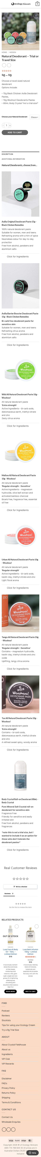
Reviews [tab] (8, 893)
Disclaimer (7, 1078)
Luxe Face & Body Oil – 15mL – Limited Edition (10, 951)
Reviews (6, 1015)
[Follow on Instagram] (8, 1129)
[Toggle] (4, 257)
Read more (10, 991)
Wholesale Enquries (11, 1122)
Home (4, 52)
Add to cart (15, 132)
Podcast (6, 1011)
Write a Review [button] (21, 887)
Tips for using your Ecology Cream (18, 1025)
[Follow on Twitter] (13, 1129)
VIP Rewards (8, 1064)
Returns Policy (8, 1093)
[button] (3, 4)
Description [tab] (7, 154)
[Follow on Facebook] (4, 1129)
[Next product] (4, 65)
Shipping (6, 1097)
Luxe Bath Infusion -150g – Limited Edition (30, 951)
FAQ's (4, 1083)
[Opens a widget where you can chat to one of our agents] (32, 1153)
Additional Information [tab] (13, 159)
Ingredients (7, 1054)
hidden (12, 52)
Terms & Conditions (11, 1102)
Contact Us (7, 1117)
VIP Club (6, 1059)
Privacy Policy (8, 1088)
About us (6, 1049)
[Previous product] (9, 65)
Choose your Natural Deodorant (14, 117)
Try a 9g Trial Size (10, 1030)
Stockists (6, 1020)
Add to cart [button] (30, 991)
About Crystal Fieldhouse (14, 1044)
